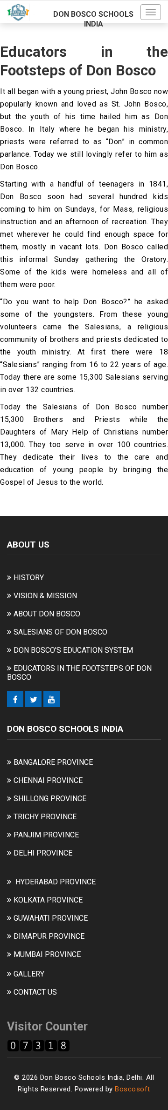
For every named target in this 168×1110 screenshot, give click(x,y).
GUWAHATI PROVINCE (51, 918)
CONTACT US (35, 992)
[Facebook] (15, 699)
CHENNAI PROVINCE (48, 780)
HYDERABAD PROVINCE (55, 881)
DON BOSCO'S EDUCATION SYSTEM (73, 650)
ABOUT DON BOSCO (47, 613)
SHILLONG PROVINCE (50, 798)
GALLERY (29, 974)
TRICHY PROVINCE (45, 816)
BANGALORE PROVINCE (53, 762)
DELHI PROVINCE (43, 853)
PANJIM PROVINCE (46, 834)
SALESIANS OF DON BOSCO (60, 632)
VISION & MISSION (45, 595)
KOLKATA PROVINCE (48, 900)
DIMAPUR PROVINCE (49, 936)
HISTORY (29, 577)
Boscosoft (132, 1089)
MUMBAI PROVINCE (47, 954)
